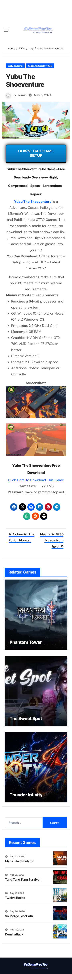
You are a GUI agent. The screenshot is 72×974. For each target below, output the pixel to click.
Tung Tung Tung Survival (22, 879)
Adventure (15, 66)
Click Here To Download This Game (36, 480)
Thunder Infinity (26, 794)
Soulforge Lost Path (19, 916)
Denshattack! (14, 934)
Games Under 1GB (40, 66)
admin (22, 95)
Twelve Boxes (15, 898)
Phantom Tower (26, 642)
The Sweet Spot (26, 718)
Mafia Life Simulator (19, 861)
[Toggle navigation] (6, 30)
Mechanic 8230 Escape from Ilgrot (51, 540)
